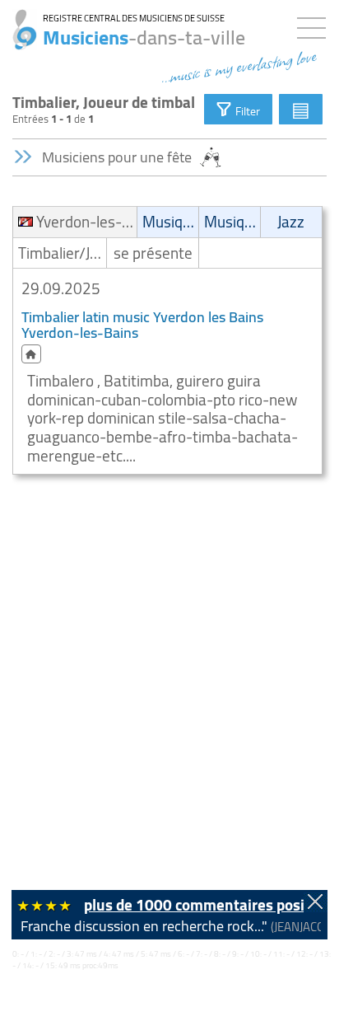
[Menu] (315, 25)
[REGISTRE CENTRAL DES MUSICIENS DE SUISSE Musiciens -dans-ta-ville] (18, 20)
